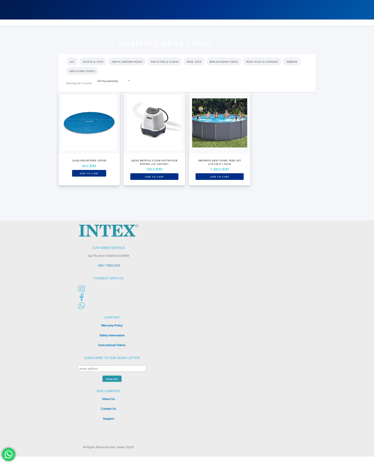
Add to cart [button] (89, 173)
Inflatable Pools (82, 71)
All (72, 61)
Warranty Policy (112, 325)
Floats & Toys (93, 61)
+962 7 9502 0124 (108, 265)
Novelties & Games (165, 61)
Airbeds (291, 61)
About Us (108, 399)
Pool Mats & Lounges (262, 61)
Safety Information (112, 335)
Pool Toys (194, 61)
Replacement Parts (224, 61)
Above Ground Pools (127, 61)
